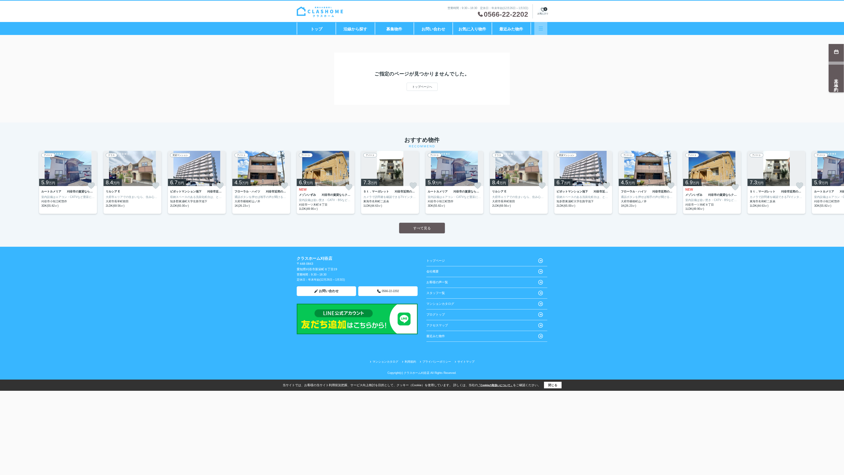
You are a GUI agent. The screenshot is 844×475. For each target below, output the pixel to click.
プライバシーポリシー (436, 361)
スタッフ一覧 (435, 293)
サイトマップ (466, 361)
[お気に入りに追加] (91, 185)
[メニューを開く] (541, 28)
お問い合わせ (433, 29)
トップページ (435, 260)
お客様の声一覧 (437, 282)
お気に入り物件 (472, 29)
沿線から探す (355, 29)
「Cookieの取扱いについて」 (495, 385)
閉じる (552, 385)
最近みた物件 (511, 29)
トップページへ (422, 86)
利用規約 (410, 361)
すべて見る (422, 228)
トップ (316, 29)
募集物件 (394, 29)
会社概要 (432, 271)
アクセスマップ (437, 325)
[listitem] (325, 182)
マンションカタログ (440, 303)
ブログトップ (435, 314)
